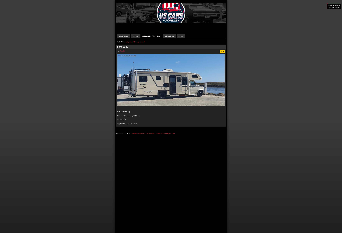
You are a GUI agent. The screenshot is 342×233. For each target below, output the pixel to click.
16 (223, 51)
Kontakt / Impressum (138, 133)
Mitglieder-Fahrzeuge (151, 36)
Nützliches (169, 36)
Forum (135, 36)
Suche (180, 36)
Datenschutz (151, 133)
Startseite (123, 36)
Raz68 (122, 51)
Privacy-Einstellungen (163, 133)
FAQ (173, 133)
